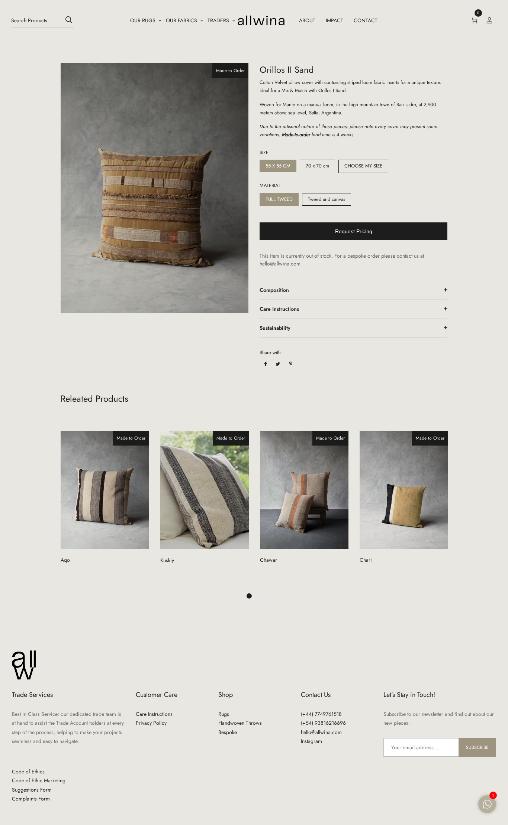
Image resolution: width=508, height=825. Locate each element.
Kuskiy (167, 560)
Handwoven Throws (240, 723)
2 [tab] (258, 596)
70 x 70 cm (317, 165)
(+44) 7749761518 (321, 714)
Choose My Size (363, 165)
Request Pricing (353, 231)
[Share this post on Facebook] (265, 364)
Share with (270, 352)
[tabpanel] (105, 504)
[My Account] (489, 20)
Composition (274, 290)
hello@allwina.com (321, 732)
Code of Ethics (28, 771)
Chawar (268, 560)
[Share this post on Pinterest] (290, 364)
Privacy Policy (151, 723)
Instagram (311, 741)
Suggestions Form (32, 789)
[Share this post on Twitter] (278, 364)
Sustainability (275, 328)
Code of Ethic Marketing (38, 780)
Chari (366, 560)
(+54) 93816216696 (323, 723)
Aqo (65, 560)
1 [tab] (249, 596)
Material (270, 185)
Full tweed (279, 199)
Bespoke (227, 732)
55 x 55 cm (278, 165)
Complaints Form (31, 798)
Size (264, 152)
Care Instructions (279, 309)
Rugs (223, 714)
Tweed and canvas (326, 199)
